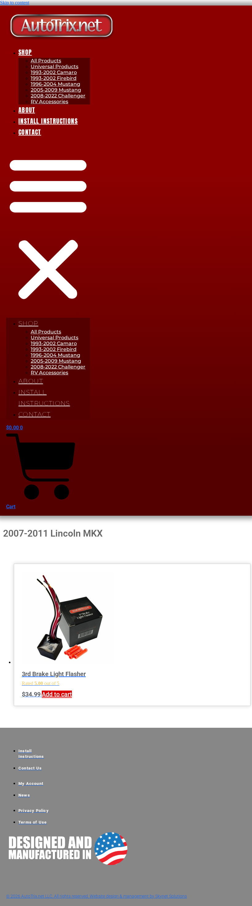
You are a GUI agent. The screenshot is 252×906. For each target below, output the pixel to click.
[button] (48, 228)
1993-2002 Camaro (54, 72)
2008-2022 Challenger (58, 96)
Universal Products (54, 66)
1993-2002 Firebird (54, 78)
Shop (25, 52)
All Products (46, 61)
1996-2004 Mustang (55, 84)
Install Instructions (48, 121)
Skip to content (14, 2)
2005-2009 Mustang (56, 90)
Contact (29, 132)
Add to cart (57, 694)
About (26, 110)
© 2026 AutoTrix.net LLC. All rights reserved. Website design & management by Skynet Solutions (96, 896)
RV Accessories (49, 101)
